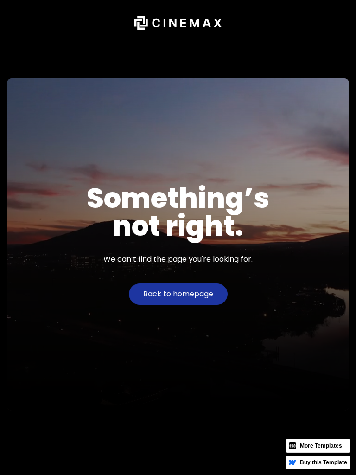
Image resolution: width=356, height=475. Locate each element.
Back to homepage (178, 294)
